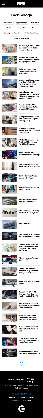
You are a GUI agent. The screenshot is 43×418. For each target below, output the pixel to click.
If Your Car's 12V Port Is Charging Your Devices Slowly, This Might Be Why (29, 294)
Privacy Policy (30, 380)
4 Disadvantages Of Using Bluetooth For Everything (29, 212)
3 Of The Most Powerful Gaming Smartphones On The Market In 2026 (29, 341)
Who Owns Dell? (25, 224)
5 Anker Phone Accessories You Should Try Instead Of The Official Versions (29, 142)
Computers (35, 23)
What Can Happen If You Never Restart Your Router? (29, 165)
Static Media (16, 385)
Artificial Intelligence (32, 33)
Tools (34, 28)
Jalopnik (21, 397)
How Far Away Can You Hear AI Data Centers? (28, 200)
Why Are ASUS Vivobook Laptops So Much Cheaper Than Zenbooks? (29, 306)
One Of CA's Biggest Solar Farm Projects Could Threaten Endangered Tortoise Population (29, 83)
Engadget (12, 397)
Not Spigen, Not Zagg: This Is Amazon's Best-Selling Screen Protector (29, 48)
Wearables (17, 33)
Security (7, 33)
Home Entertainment (21, 38)
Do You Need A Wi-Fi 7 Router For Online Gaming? (29, 154)
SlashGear (27, 400)
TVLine (30, 397)
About (11, 379)
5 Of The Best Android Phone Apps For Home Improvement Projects (28, 317)
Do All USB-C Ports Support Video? (29, 282)
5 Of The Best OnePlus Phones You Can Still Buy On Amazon (28, 71)
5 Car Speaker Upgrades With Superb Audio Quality (29, 352)
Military (25, 28)
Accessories (8, 23)
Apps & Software (21, 23)
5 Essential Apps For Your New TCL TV (29, 259)
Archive (20, 379)
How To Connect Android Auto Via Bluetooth (28, 177)
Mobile (9, 28)
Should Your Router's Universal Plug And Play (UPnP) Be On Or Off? (28, 271)
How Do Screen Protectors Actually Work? (29, 189)
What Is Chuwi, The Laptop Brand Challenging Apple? (29, 235)
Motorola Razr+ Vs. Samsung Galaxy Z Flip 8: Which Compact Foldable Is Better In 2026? (29, 95)
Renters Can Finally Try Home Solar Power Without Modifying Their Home (29, 60)
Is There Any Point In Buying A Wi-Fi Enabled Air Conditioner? (29, 130)
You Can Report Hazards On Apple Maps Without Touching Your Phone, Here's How (28, 247)
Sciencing (16, 400)
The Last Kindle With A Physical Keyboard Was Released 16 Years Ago (28, 107)
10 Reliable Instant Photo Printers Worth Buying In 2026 (28, 329)
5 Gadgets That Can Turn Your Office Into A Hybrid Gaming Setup (29, 119)
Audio (17, 28)
